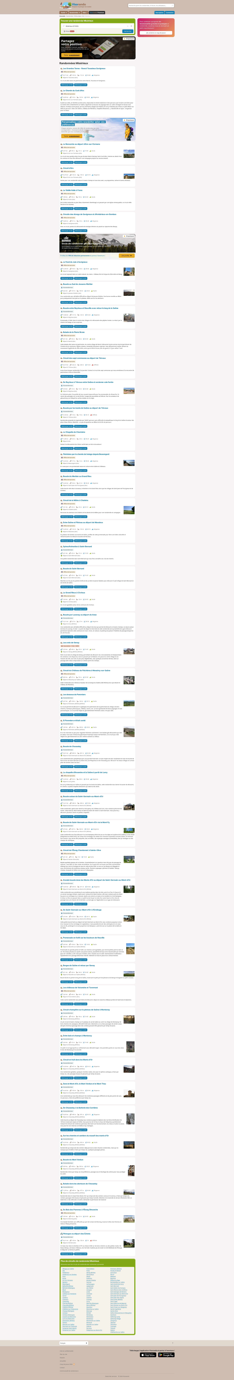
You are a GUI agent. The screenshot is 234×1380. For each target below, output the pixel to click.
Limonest (89, 1294)
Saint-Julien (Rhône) (116, 1299)
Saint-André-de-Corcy (117, 1284)
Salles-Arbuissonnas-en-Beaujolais (121, 1313)
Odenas (88, 1326)
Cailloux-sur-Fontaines (69, 1294)
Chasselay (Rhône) (68, 1305)
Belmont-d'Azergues (69, 1288)
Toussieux (113, 1324)
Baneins (65, 1282)
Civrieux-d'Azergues (69, 1315)
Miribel (88, 1313)
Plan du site (63, 1354)
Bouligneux (66, 1292)
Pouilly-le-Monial (115, 1271)
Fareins (65, 1322)
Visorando (62, 16)
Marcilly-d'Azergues (92, 1303)
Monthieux (89, 1319)
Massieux (89, 1307)
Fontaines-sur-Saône (69, 1330)
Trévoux (112, 1328)
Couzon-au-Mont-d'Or (69, 1317)
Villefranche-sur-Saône (117, 1332)
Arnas (64, 1278)
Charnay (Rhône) (68, 1303)
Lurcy (88, 1301)
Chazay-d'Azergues (68, 1311)
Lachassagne (90, 1284)
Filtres (69, 31)
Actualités (63, 1361)
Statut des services (111, 1376)
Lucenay (88, 1299)
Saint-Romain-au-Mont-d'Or (118, 1305)
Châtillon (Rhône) (68, 1307)
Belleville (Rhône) (68, 1286)
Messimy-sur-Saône (92, 1309)
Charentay (66, 1301)
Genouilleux (90, 1274)
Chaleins (65, 1297)
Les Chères (89, 1288)
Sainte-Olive (114, 1311)
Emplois (62, 1358)
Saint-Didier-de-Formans (118, 1288)
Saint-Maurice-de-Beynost (118, 1303)
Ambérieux (66, 1272)
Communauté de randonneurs (69, 1371)
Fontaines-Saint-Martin (70, 1328)
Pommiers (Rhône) (116, 1269)
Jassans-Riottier (91, 1280)
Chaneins (65, 1299)
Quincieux (113, 1272)
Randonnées (74, 13)
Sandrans (113, 1315)
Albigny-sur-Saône (68, 1269)
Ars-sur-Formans (68, 1280)
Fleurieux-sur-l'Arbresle (70, 1326)
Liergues (89, 1290)
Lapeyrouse (90, 1286)
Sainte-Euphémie (115, 1309)
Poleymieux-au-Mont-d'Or (94, 1330)
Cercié (64, 1295)
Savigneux (113, 1320)
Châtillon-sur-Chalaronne (70, 1309)
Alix (64, 1271)
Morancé (89, 1322)
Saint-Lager (113, 1301)
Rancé (112, 1274)
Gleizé (88, 1276)
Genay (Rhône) (90, 1272)
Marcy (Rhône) (90, 1305)
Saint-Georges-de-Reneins (118, 1292)
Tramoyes (113, 1326)
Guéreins (89, 1278)
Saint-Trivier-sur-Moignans (118, 1307)
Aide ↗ (85, 13)
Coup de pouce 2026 (66, 1364)
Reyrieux (113, 1278)
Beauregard (66, 1284)
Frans (88, 1271)
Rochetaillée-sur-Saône (117, 1282)
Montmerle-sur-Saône (93, 1320)
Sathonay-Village (115, 1319)
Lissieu (88, 1295)
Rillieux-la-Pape (115, 1280)
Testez (71, 55)
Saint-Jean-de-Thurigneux (118, 1295)
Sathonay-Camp (115, 1317)
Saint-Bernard (114, 1286)
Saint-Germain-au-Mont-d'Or (119, 1294)
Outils (63, 13)
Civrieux (65, 1313)
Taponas (113, 1322)
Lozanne (89, 1297)
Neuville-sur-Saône (92, 1324)
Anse (64, 1276)
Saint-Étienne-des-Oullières (118, 1290)
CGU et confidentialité (66, 1351)
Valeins (112, 1330)
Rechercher (127, 31)
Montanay (89, 1315)
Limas (88, 1292)
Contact (62, 1367)
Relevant (113, 1276)
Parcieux (89, 1328)
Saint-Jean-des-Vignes (117, 1297)
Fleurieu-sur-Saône (68, 1324)
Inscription (159, 13)
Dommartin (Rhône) (68, 1320)
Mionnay (89, 1311)
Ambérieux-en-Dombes (70, 1274)
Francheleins (90, 1269)
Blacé (64, 1290)
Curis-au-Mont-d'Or (68, 1319)
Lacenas (88, 1282)
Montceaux (89, 1317)
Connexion (169, 13)
